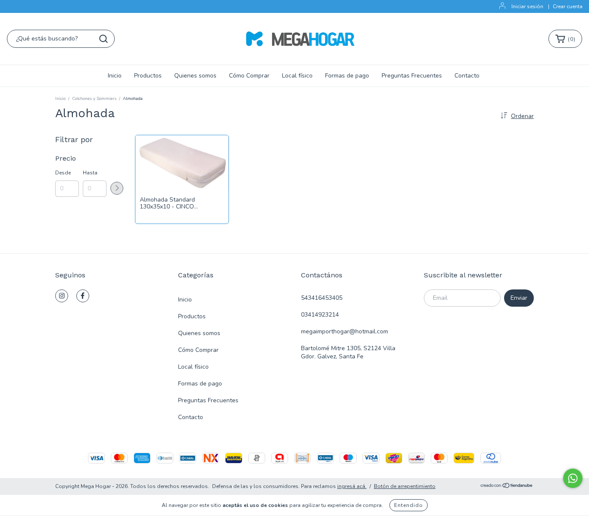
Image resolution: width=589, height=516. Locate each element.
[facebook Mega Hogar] (82, 295)
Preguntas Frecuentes (412, 75)
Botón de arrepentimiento (404, 486)
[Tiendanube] (507, 486)
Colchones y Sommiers (94, 99)
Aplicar (116, 188)
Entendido (408, 505)
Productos (148, 75)
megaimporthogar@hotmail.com (344, 331)
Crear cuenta (568, 6)
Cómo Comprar (249, 75)
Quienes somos (195, 75)
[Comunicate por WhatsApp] (573, 478)
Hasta (90, 172)
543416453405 (321, 298)
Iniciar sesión (527, 6)
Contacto (466, 75)
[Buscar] (103, 39)
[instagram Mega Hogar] (61, 295)
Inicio (115, 75)
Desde (63, 172)
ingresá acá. (352, 486)
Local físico (297, 75)
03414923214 (320, 315)
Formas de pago (347, 75)
